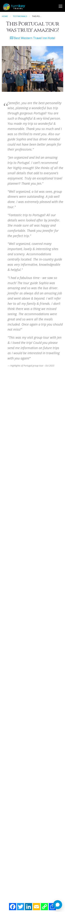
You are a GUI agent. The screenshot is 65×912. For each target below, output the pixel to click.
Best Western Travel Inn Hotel (34, 38)
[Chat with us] (57, 904)
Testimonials (20, 16)
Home (5, 16)
